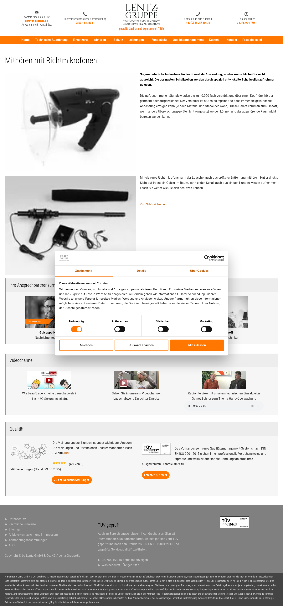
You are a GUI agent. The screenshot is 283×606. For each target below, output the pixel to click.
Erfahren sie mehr (155, 475)
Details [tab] (141, 270)
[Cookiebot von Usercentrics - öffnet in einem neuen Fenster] (207, 258)
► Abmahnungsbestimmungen (26, 540)
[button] (107, 39)
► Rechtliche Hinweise (20, 524)
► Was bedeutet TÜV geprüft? (118, 565)
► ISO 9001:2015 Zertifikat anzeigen (123, 560)
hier (66, 453)
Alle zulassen (197, 345)
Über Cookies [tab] (199, 270)
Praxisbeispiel (252, 40)
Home (25, 40)
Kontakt (231, 40)
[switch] (119, 329)
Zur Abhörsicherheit (153, 204)
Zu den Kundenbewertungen (72, 480)
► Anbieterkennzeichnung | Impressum (31, 534)
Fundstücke (159, 40)
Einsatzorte (81, 40)
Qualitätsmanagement (188, 40)
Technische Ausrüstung (51, 40)
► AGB (10, 545)
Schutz (118, 40)
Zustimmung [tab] (83, 270)
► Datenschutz (15, 519)
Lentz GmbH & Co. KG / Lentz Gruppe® (52, 555)
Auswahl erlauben (141, 345)
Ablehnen (86, 345)
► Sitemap (12, 529)
